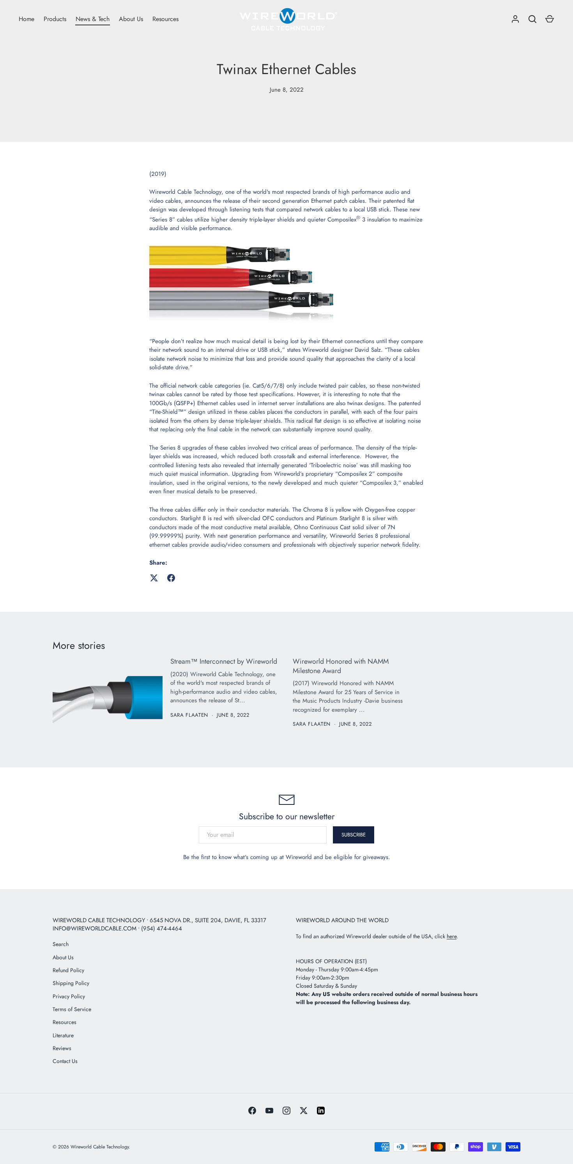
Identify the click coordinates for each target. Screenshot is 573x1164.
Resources (165, 18)
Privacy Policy (69, 996)
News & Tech (93, 18)
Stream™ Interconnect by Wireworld (223, 661)
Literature (63, 1035)
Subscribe (353, 834)
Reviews (62, 1048)
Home (26, 18)
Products (55, 18)
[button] (549, 19)
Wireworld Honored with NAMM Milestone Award (341, 666)
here (451, 936)
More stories (79, 645)
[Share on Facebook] (171, 577)
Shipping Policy (71, 983)
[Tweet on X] (154, 577)
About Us (131, 18)
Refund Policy (68, 970)
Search (61, 944)
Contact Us (65, 1061)
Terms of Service (72, 1009)
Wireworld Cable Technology (100, 1146)
